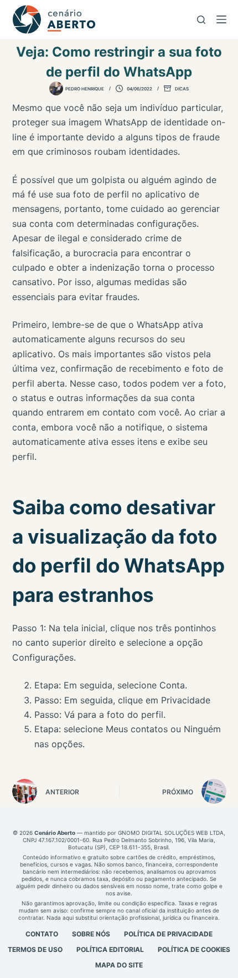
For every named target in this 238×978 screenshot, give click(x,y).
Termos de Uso (35, 949)
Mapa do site (119, 965)
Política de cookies (194, 949)
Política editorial (110, 949)
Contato (41, 934)
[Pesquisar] (201, 20)
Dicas (182, 89)
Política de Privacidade (168, 934)
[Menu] (221, 19)
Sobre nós (91, 934)
